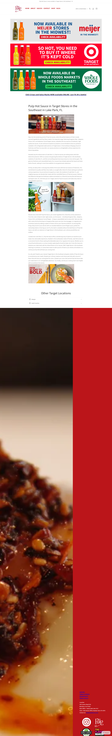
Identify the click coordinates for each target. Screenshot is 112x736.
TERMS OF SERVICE (85, 694)
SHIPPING (82, 692)
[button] (90, 8)
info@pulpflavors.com (92, 712)
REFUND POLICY (84, 696)
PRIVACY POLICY (84, 698)
